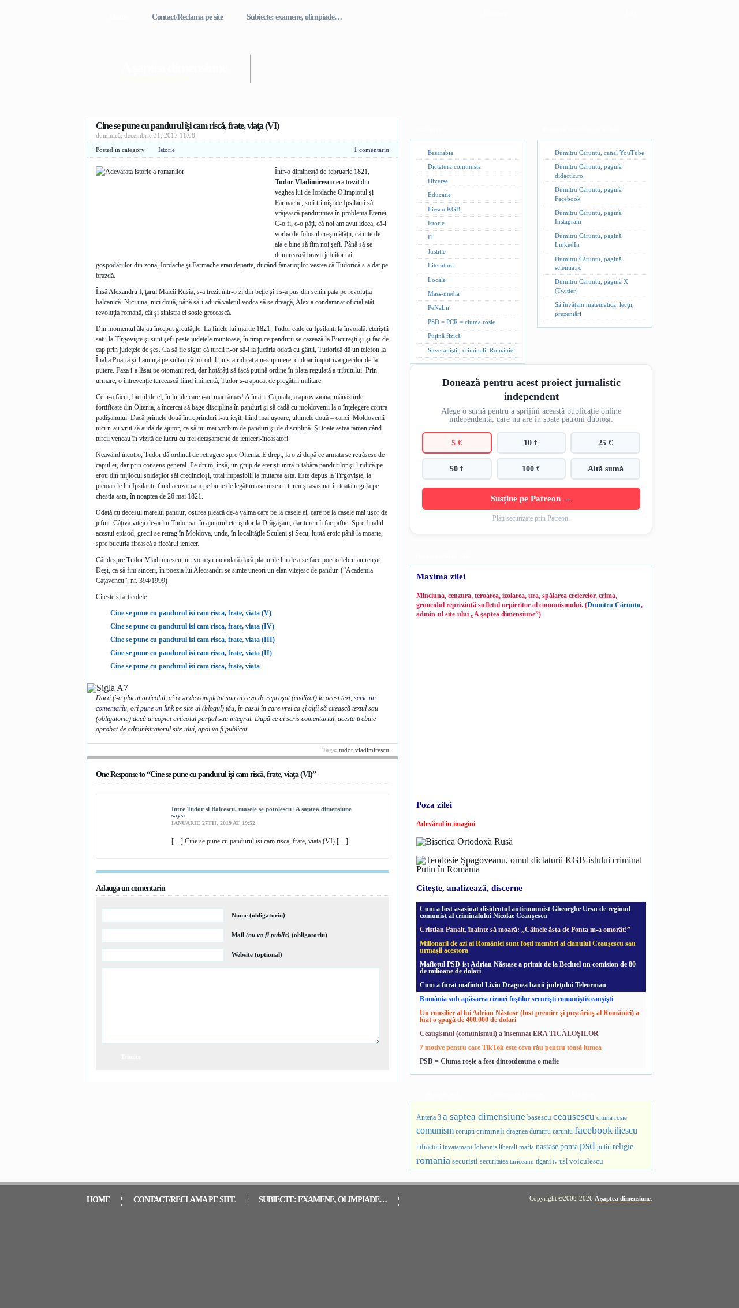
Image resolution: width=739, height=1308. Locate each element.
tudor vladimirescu (364, 749)
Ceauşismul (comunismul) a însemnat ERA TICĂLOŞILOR (509, 1034)
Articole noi (442, 1093)
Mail (279, 934)
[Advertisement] (435, 62)
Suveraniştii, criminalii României (471, 350)
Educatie (439, 194)
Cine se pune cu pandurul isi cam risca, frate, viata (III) (192, 640)
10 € (531, 442)
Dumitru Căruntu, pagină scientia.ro (588, 263)
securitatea (494, 1161)
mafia (526, 1146)
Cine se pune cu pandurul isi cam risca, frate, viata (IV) (192, 626)
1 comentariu (371, 149)
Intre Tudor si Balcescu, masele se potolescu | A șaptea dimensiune (261, 808)
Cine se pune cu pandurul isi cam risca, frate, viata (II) (191, 653)
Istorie (166, 149)
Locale (437, 279)
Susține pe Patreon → (531, 498)
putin (604, 1147)
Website (257, 954)
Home (119, 17)
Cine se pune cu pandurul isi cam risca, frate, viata (185, 666)
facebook (593, 1130)
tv (555, 1161)
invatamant (457, 1146)
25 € (605, 442)
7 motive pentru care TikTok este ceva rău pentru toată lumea (511, 1047)
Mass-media (444, 293)
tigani (543, 1161)
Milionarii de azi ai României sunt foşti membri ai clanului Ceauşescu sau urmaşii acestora (528, 946)
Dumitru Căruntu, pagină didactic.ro (588, 171)
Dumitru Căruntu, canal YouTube (599, 152)
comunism (435, 1130)
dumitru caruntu (551, 1131)
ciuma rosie (611, 1117)
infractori (428, 1147)
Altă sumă (606, 468)
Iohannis (485, 1146)
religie (623, 1146)
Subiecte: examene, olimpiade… (294, 17)
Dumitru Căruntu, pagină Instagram (588, 217)
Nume (258, 915)
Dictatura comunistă (454, 166)
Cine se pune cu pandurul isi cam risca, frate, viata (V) (190, 613)
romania (433, 1160)
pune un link (157, 708)
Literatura (441, 265)
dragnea (517, 1131)
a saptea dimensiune (484, 1116)
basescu (539, 1117)
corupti (465, 1131)
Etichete (583, 1093)
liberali (508, 1146)
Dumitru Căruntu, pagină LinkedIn (588, 240)
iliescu (625, 1130)
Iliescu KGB (444, 209)
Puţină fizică (444, 335)
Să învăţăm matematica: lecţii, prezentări (594, 309)
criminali (490, 1131)
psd (587, 1145)
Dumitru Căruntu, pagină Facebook (588, 194)
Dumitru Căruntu (614, 605)
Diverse (438, 180)
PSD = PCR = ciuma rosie (461, 321)
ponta (569, 1146)
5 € (456, 442)
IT (431, 236)
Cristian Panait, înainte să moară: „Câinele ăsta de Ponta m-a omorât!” (525, 930)
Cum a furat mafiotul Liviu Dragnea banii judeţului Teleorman (513, 985)
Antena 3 (428, 1117)
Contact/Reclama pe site (187, 17)
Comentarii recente (516, 1093)
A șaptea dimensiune (174, 67)
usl (563, 1161)
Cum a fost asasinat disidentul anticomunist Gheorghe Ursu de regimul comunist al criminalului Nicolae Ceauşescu (525, 912)
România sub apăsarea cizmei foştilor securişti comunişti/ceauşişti (516, 999)
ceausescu (574, 1116)
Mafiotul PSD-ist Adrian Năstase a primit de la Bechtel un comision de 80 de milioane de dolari (528, 967)
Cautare (495, 13)
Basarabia (440, 152)
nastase (547, 1146)
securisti (465, 1161)
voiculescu (586, 1161)
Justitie (437, 251)
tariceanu (522, 1161)
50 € (457, 468)
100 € (531, 468)
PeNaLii (438, 307)
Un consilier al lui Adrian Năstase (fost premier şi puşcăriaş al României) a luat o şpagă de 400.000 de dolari (529, 1016)
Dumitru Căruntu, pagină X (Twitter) (591, 285)
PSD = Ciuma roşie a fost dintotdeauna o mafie (489, 1061)
